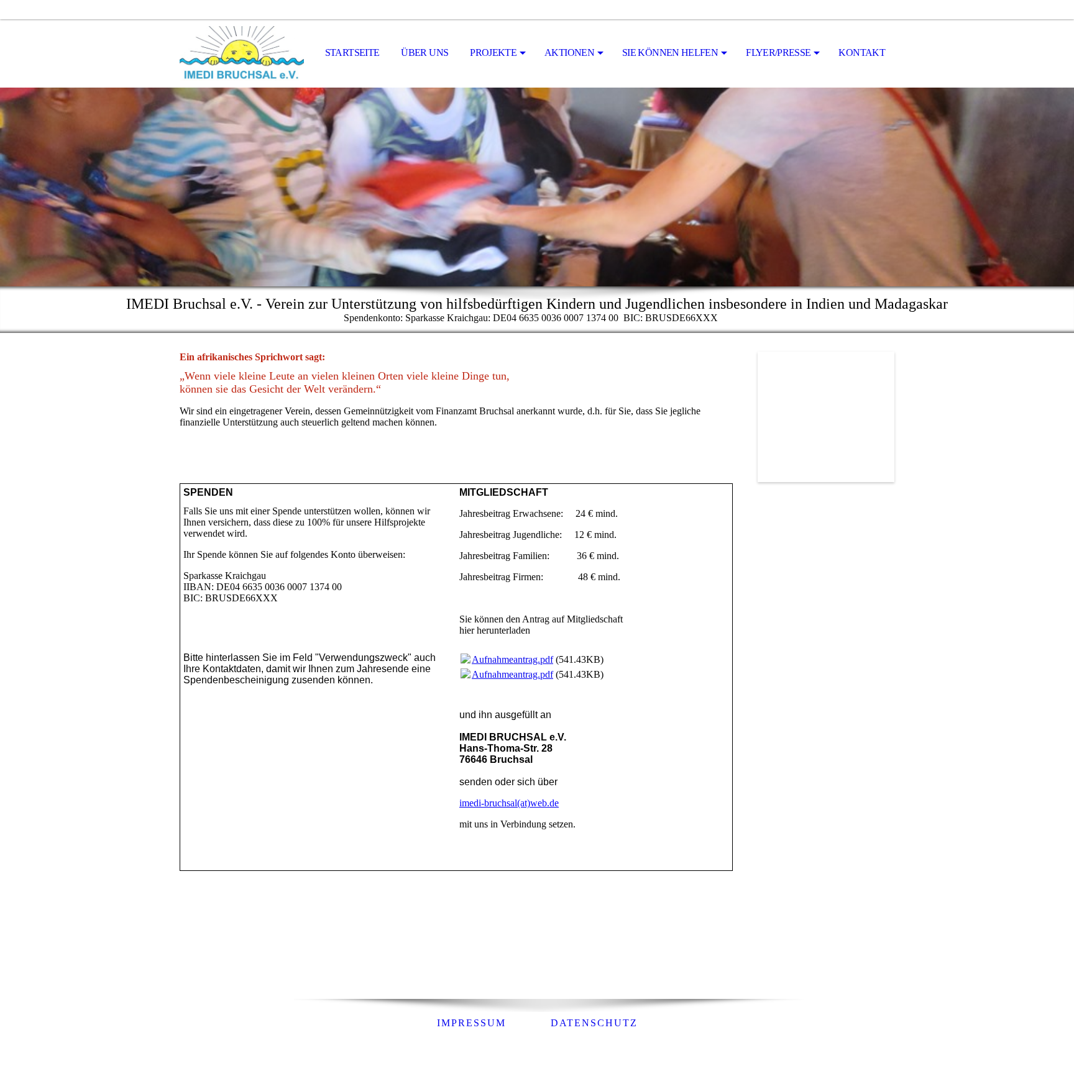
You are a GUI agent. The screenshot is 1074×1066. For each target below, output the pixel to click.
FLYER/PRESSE (778, 52)
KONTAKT (861, 52)
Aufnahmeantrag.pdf (512, 659)
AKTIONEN (569, 52)
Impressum (471, 1023)
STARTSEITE (352, 52)
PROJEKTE (493, 52)
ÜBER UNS (424, 52)
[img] (242, 53)
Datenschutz (594, 1023)
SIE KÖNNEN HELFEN (670, 52)
